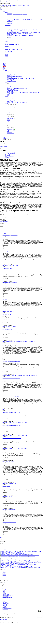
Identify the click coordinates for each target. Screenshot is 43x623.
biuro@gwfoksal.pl (3, 619)
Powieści (29, 33)
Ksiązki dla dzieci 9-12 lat (11, 93)
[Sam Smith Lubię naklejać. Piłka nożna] (9, 326)
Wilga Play (9, 102)
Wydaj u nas (5, 604)
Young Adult (39, 19)
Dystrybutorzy (5, 606)
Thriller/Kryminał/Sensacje (11, 81)
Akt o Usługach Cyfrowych (7, 597)
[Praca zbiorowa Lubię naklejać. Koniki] (9, 522)
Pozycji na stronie (3, 541)
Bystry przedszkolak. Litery (7, 237)
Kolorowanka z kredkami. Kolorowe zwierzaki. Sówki (12, 438)
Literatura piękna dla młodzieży (13, 19)
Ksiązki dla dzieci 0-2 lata (20, 92)
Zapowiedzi (4, 577)
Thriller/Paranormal (32, 19)
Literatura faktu (9, 77)
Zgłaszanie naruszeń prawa (7, 608)
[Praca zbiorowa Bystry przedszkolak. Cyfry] (10, 265)
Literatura (4, 572)
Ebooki (4, 573)
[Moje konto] (0, 7)
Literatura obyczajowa (10, 79)
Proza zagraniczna (17, 14)
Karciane (8, 119)
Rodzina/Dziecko (9, 49)
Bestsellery (4, 574)
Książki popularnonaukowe (22, 78)
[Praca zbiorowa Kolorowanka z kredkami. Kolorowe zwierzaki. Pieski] (15, 448)
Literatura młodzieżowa (11, 87)
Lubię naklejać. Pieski (6, 486)
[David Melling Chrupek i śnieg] (8, 461)
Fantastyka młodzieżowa (24, 19)
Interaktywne (10, 27)
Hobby (15, 49)
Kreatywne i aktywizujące (12, 30)
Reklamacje (4, 593)
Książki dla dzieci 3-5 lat (29, 92)
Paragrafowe (9, 123)
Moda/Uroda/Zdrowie (10, 133)
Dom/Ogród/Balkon (24, 48)
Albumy (18, 48)
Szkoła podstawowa (9, 39)
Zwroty (4, 592)
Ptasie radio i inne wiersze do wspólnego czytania (11, 396)
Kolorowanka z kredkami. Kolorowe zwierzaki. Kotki (11, 425)
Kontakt (4, 590)
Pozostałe (15, 27)
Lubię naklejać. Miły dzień (7, 314)
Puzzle (23, 30)
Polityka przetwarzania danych (8, 595)
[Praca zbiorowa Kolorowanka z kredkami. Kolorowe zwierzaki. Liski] (14, 409)
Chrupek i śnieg (5, 463)
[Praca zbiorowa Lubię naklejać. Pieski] (9, 483)
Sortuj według (2, 219)
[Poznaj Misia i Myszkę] (9, 37)
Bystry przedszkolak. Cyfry (7, 268)
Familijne (8, 122)
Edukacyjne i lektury (11, 35)
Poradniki (8, 94)
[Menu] (41, 609)
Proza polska (10, 14)
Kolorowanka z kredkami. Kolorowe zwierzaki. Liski (11, 412)
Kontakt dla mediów (6, 603)
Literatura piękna (9, 75)
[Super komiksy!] (6, 46)
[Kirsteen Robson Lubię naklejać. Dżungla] (10, 282)
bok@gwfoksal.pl (3, 615)
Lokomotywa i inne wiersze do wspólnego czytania (11, 361)
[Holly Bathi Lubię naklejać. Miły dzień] (9, 311)
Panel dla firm (5, 602)
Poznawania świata (24, 35)
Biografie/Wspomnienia (11, 78)
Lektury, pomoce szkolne (11, 89)
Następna (4, 233)
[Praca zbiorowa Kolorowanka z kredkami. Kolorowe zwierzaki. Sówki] (15, 435)
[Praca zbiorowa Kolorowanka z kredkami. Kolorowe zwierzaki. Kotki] (15, 422)
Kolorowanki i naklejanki (23, 29)
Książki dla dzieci (10, 91)
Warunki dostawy (5, 588)
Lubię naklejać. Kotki (6, 511)
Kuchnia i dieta (31, 48)
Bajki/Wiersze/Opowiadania (12, 29)
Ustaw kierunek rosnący (4, 221)
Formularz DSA (5, 609)
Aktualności (5, 607)
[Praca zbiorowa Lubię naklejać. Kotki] (9, 509)
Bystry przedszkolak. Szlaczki (7, 251)
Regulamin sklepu (5, 596)
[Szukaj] (10, 6)
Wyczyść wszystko (3, 146)
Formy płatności (5, 589)
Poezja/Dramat (24, 14)
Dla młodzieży (13, 44)
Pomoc (4, 591)
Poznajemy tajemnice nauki (11, 92)
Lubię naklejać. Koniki (6, 524)
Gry (3, 578)
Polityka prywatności (6, 594)
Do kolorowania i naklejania (23, 32)
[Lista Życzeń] (0, 8)
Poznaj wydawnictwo (10, 74)
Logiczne (8, 120)
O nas (3, 600)
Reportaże (29, 78)
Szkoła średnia (16, 39)
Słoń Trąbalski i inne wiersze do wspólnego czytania (11, 378)
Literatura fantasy (9, 109)
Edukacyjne (31, 29)
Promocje (4, 571)
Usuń (3, 144)
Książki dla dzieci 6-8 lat (37, 92)
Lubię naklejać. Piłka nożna (7, 329)
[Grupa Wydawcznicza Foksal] (14, 5)
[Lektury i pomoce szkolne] (6, 41)
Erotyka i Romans (10, 17)
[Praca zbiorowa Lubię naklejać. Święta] (9, 496)
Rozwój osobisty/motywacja (10, 48)
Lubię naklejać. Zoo (6, 299)
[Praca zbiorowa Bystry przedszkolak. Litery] (10, 235)
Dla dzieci (7, 44)
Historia (16, 78)
